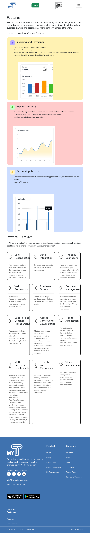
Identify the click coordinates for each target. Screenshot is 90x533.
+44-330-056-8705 (16, 484)
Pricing (48, 457)
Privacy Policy (71, 472)
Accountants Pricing (53, 467)
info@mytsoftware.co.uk (17, 480)
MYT (81, 529)
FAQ (68, 457)
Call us (35, 5)
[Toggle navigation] (79, 5)
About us (69, 453)
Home (48, 453)
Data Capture (12, 524)
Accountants (51, 462)
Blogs (68, 462)
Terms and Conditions (74, 477)
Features (10, 519)
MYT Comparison (52, 472)
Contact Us (70, 467)
